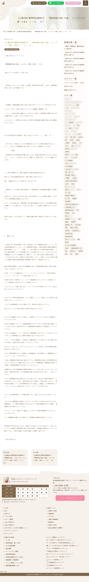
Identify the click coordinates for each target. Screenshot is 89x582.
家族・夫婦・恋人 (69, 172)
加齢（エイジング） (76, 146)
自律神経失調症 (68, 236)
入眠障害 (67, 143)
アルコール (67, 99)
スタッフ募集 (8, 519)
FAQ (5, 511)
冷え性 (66, 146)
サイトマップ (8, 533)
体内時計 (80, 137)
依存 (66, 140)
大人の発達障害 (68, 160)
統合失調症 (78, 224)
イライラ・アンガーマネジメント (73, 102)
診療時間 (51, 514)
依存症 (71, 140)
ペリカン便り (8, 516)
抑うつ (79, 189)
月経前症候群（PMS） (70, 207)
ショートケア (68, 116)
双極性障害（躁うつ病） (13, 543)
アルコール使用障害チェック (56, 568)
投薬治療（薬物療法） (70, 195)
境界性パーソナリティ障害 (71, 154)
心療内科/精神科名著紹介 (11, 49)
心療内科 (74, 178)
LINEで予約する (9, 522)
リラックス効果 (77, 134)
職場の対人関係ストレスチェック (57, 551)
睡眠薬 (66, 222)
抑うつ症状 (67, 192)
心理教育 (67, 178)
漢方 (77, 210)
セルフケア (79, 122)
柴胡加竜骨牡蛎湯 (69, 210)
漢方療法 (67, 213)
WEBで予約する (9, 525)
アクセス (51, 516)
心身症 (66, 184)
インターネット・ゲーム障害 (72, 105)
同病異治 (67, 151)
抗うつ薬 (67, 198)
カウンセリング (75, 108)
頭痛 (66, 254)
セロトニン (67, 125)
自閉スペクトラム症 (70, 239)
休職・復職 (72, 137)
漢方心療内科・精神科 (55, 528)
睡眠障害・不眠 (68, 224)
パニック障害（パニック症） (72, 128)
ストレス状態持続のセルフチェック (58, 548)
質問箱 (66, 242)
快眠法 (72, 184)
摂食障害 (74, 198)
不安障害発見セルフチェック (56, 562)
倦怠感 (77, 140)
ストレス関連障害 (69, 122)
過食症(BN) (72, 251)
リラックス (67, 134)
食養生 (76, 254)
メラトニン (73, 131)
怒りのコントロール (70, 186)
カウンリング (68, 110)
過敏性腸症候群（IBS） (76, 248)
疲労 (73, 213)
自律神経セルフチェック (55, 565)
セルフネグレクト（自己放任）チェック (59, 557)
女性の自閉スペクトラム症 (71, 169)
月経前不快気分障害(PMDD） (72, 204)
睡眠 (80, 219)
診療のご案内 (52, 511)
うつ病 (66, 108)
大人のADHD (74, 157)
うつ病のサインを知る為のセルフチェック (60, 540)
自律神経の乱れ (76, 230)
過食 (66, 251)
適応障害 (80, 251)
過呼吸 (66, 248)
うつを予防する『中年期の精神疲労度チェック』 (61, 543)
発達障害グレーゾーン (70, 219)
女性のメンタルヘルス (70, 163)
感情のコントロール (70, 189)
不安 (66, 137)
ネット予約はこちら (69, 498)
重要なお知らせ (69, 90)
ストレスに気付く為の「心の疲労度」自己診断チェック (63, 545)
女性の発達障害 (68, 166)
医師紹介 (51, 522)
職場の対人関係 (74, 227)
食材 (71, 254)
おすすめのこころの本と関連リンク (15, 528)
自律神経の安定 (68, 233)
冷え (80, 143)
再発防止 (74, 143)
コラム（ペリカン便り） (72, 83)
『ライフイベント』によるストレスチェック (60, 554)
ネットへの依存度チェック (55, 560)
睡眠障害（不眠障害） (13, 560)
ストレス (76, 116)
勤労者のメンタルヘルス (71, 148)
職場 (66, 227)
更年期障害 (67, 201)
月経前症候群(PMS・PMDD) (14, 557)
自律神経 (67, 230)
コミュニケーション (70, 113)
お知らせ (67, 86)
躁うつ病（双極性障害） (71, 245)
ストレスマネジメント (70, 119)
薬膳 (79, 239)
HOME (6, 508)
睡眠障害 (73, 222)
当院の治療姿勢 (53, 519)
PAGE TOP (3, 572)
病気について (68, 216)
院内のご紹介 (52, 525)
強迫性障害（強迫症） (70, 175)
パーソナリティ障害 (12, 551)
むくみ (66, 131)
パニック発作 (76, 125)
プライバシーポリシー (11, 531)
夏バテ (66, 157)
